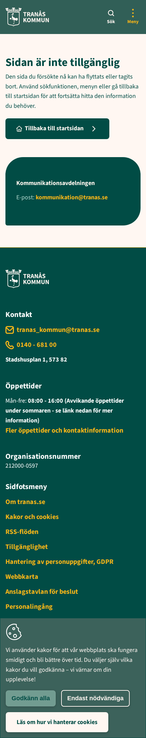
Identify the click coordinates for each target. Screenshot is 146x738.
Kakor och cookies (32, 517)
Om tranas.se (25, 502)
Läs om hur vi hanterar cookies (57, 722)
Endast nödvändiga (95, 698)
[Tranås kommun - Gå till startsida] (27, 16)
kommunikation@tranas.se (72, 197)
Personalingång (29, 606)
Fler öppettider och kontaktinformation (64, 430)
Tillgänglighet (26, 547)
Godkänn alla (31, 698)
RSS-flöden (21, 532)
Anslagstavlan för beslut (41, 592)
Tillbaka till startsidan (54, 128)
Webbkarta (21, 577)
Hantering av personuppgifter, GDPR (59, 562)
